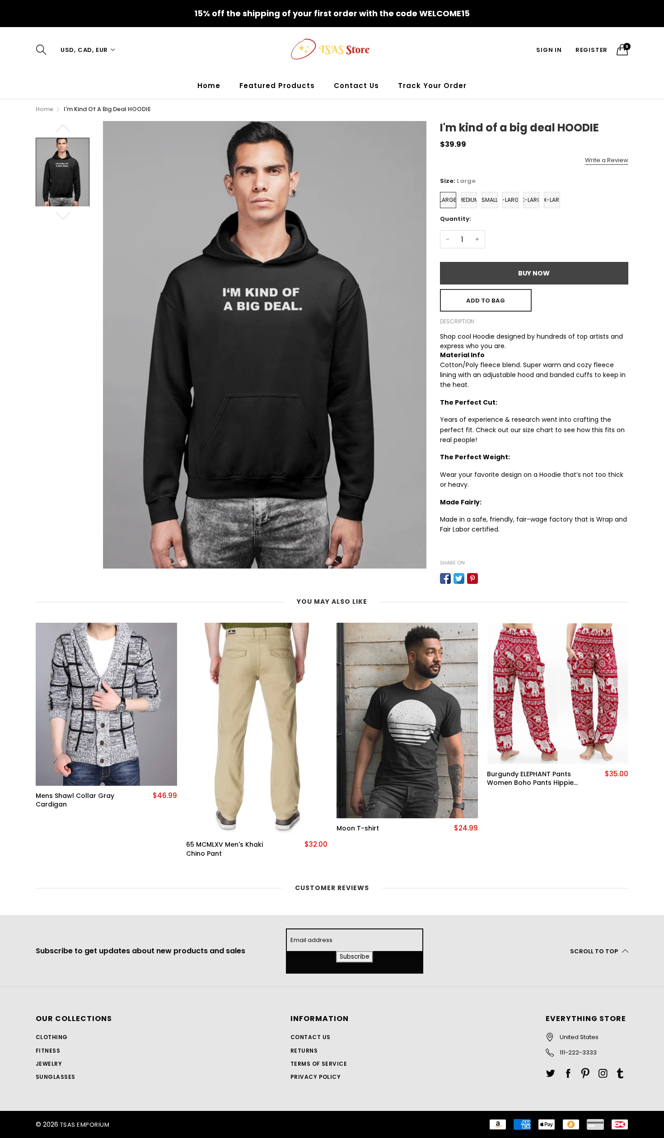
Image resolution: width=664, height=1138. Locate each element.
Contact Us (356, 85)
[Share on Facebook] (445, 578)
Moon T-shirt (358, 828)
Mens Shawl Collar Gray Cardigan (75, 800)
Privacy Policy (315, 1077)
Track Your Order (432, 85)
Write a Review (606, 160)
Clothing (52, 1037)
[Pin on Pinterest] (472, 578)
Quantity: (455, 219)
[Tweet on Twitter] (459, 578)
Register (591, 50)
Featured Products (277, 85)
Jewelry (49, 1064)
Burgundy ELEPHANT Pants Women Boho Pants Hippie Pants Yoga (530, 779)
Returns (304, 1050)
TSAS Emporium (84, 1124)
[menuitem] (209, 85)
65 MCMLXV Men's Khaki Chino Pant (224, 849)
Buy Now (534, 273)
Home (208, 85)
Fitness (48, 1050)
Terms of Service (318, 1064)
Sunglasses (55, 1077)
